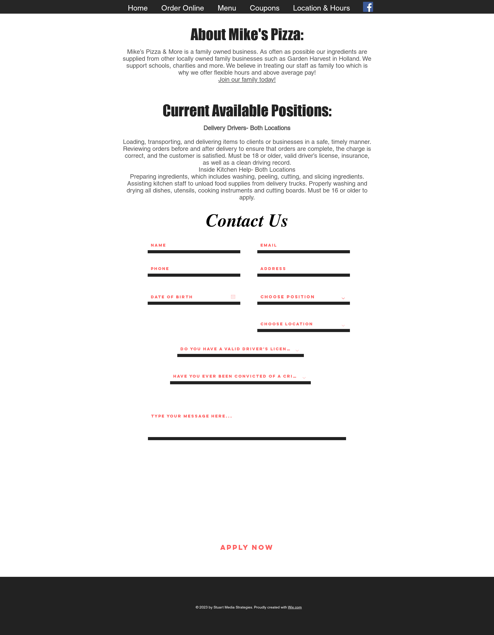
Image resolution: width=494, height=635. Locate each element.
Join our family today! (247, 79)
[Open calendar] (233, 297)
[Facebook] (368, 7)
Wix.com (295, 607)
